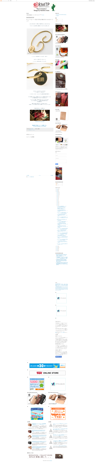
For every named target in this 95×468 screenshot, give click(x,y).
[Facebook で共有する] (38, 128)
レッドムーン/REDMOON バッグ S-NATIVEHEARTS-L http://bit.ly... (62, 235)
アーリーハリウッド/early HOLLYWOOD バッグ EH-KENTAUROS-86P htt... (62, 233)
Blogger (51, 460)
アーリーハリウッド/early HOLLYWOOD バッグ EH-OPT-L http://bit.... (62, 239)
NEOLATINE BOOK (61, 289)
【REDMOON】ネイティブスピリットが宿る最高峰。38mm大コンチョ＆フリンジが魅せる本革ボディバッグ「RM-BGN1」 (39, 424)
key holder (66, 288)
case (58, 288)
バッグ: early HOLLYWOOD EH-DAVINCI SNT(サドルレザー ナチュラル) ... (62, 215)
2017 (57, 246)
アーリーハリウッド (65, 286)
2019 (57, 190)
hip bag (65, 289)
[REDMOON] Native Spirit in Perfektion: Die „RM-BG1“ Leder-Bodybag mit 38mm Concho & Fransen (39, 441)
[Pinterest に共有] (39, 128)
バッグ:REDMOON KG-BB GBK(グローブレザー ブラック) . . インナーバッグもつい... (62, 242)
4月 (57, 201)
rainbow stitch (59, 290)
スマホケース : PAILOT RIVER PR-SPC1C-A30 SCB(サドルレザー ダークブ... (62, 231)
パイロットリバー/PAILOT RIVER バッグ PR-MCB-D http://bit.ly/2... (62, 222)
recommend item (59, 287)
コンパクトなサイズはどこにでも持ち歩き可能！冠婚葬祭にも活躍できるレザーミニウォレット (60, 429)
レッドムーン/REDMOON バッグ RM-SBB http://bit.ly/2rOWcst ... (62, 206)
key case (61, 288)
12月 (57, 192)
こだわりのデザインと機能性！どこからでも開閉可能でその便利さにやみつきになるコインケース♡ (60, 441)
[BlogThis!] (36, 128)
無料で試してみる (58, 356)
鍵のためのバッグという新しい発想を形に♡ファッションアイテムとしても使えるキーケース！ (60, 435)
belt (67, 289)
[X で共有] (37, 128)
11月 (57, 193)
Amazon (57, 286)
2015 (57, 248)
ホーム (40, 175)
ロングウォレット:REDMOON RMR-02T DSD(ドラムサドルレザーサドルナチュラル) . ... (62, 237)
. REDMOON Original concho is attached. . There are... (61, 208)
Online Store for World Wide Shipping (61, 14)
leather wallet (63, 284)
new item (63, 287)
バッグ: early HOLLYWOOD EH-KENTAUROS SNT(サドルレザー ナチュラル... (62, 211)
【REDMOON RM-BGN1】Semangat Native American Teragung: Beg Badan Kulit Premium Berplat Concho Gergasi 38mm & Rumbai (61, 260)
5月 (57, 200)
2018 (57, 191)
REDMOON (57, 284)
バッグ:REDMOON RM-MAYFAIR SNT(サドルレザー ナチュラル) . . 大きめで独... (62, 224)
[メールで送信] (35, 128)
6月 (57, 199)
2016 (57, 247)
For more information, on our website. (39, 126)
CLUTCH (56, 289)
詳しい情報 (62, 332)
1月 (57, 205)
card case (63, 288)
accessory (66, 287)
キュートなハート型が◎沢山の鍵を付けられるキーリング (62, 244)
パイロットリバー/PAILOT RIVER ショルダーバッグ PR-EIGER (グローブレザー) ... (62, 218)
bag (56, 287)
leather (60, 286)
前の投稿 (52, 175)
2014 (57, 249)
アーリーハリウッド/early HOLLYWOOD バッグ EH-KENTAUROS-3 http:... (62, 229)
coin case (56, 288)
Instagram (57, 15)
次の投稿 (28, 175)
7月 (57, 198)
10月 (57, 194)
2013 (57, 250)
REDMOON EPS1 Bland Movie (39, 121)
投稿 (57, 19)
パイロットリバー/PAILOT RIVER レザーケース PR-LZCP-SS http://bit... (62, 213)
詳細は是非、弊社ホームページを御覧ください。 (39, 125)
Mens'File (56, 290)
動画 (56, 332)
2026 (57, 189)
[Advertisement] (39, 167)
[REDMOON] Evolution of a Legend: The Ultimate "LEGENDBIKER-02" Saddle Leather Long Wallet (61, 255)
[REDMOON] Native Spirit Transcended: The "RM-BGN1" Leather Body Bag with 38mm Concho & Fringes (38, 431)
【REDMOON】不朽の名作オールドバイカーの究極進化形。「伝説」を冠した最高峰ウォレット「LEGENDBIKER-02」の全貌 (62, 258)
